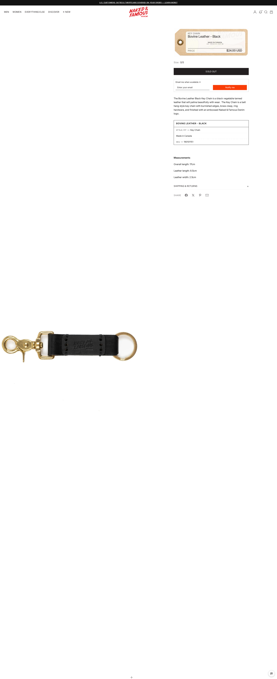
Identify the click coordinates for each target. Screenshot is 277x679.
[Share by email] (207, 195)
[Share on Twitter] (193, 195)
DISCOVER (53, 12)
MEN (6, 12)
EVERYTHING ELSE (35, 12)
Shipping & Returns (185, 186)
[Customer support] (271, 673)
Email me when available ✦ (188, 82)
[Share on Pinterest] (200, 195)
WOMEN (17, 12)
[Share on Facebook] (186, 195)
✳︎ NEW (66, 12)
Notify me (230, 87)
